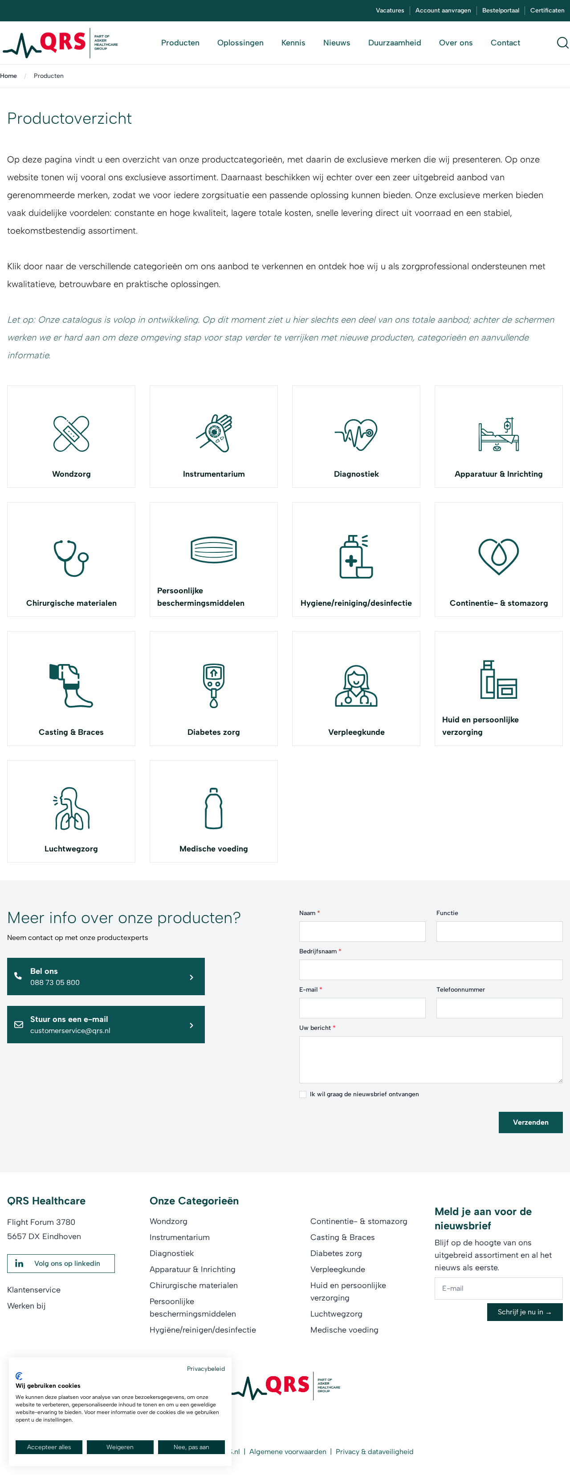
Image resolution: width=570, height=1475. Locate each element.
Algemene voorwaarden (287, 1451)
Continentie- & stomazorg (499, 603)
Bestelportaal (500, 10)
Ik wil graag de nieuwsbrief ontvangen (364, 1094)
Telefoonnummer (460, 989)
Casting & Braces (71, 732)
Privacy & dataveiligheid (375, 1451)
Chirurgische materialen (71, 603)
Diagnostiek (356, 474)
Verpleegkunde (356, 732)
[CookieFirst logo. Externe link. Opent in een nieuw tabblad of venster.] (19, 1376)
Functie (447, 913)
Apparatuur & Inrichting (499, 474)
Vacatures (390, 10)
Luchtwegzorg (71, 849)
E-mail (310, 989)
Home (8, 76)
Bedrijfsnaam (320, 951)
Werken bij (26, 1306)
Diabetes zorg (213, 732)
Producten (49, 76)
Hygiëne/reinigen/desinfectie (203, 1330)
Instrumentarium (214, 474)
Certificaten (547, 10)
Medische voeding (213, 849)
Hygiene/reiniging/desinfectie (356, 603)
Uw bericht (317, 1028)
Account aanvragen (443, 10)
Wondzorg (71, 474)
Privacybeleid (206, 1368)
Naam (309, 913)
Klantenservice (34, 1290)
